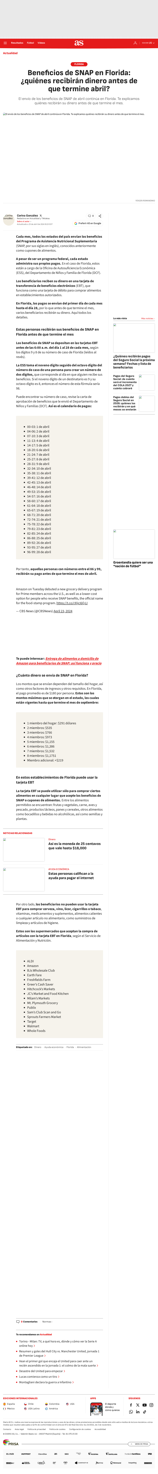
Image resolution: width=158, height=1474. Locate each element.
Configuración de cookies (80, 1429)
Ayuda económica (53, 1047)
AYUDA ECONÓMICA (58, 869)
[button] (91, 216)
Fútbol (30, 43)
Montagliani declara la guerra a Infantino (45, 1382)
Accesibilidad (100, 1429)
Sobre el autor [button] (23, 221)
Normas (46, 1321)
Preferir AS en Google (90, 223)
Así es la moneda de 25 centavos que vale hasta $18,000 (74, 846)
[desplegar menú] (5, 43)
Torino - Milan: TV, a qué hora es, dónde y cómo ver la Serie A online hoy (58, 1343)
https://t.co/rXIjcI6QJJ (72, 603)
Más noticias (147, 318)
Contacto (7, 1429)
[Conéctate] (135, 43)
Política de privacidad (36, 1429)
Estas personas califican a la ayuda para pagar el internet (71, 875)
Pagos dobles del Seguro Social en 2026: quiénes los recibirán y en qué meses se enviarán (124, 403)
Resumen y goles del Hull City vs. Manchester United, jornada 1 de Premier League (59, 1353)
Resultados (17, 43)
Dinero (52, 839)
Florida (79, 64)
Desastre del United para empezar (41, 1371)
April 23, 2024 (63, 611)
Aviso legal (19, 1429)
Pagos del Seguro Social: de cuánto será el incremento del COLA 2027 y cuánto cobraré (125, 382)
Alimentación (84, 1047)
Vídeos (41, 43)
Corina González (27, 215)
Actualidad (10, 53)
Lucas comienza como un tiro (38, 1377)
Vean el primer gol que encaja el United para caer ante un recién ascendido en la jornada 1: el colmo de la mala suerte (57, 1363)
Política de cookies (57, 1429)
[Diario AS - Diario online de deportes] (79, 43)
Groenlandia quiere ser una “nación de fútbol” (133, 564)
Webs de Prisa (141, 1444)
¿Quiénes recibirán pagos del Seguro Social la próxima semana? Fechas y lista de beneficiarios (134, 362)
